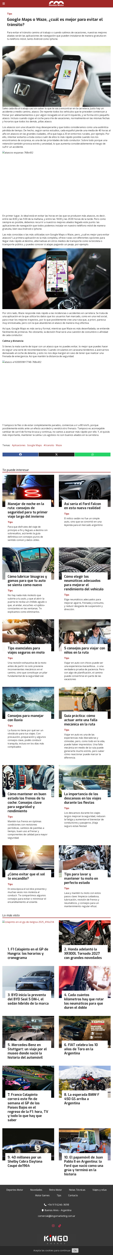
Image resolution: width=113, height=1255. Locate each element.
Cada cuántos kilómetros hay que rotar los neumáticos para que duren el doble (84, 1001)
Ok (75, 1250)
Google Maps (34, 445)
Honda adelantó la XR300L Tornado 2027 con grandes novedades (83, 953)
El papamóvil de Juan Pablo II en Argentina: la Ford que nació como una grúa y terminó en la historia (83, 1166)
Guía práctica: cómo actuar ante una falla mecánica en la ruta (80, 720)
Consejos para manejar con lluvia (26, 718)
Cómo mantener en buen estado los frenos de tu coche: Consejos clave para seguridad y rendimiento (27, 802)
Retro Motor (55, 1189)
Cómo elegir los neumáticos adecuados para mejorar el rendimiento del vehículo (83, 583)
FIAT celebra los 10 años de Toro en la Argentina (81, 1049)
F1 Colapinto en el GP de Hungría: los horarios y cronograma (28, 953)
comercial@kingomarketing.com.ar (56, 1216)
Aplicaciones (18, 445)
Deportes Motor (14, 1189)
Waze (59, 445)
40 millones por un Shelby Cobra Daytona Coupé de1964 (25, 1161)
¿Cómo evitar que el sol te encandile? (26, 876)
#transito (49, 445)
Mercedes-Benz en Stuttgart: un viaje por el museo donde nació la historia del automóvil (27, 1051)
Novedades (36, 1189)
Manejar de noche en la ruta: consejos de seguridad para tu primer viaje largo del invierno (28, 510)
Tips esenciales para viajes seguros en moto (26, 650)
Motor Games (42, 1195)
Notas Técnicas (77, 1189)
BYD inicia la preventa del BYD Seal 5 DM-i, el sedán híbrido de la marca (28, 999)
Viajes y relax (99, 1189)
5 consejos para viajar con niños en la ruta (84, 650)
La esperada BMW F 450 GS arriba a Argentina (81, 1099)
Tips (9, 13)
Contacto (73, 1195)
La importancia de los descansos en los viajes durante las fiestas (82, 798)
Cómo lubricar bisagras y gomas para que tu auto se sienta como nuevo (27, 580)
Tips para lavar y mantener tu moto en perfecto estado (81, 878)
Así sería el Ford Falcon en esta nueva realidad (82, 506)
